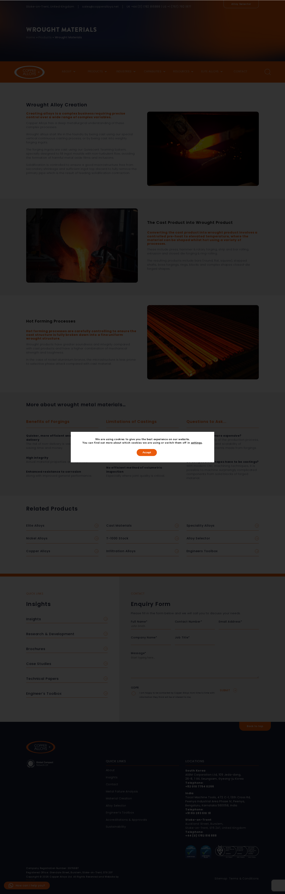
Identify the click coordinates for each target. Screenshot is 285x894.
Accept (146, 452)
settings (196, 443)
